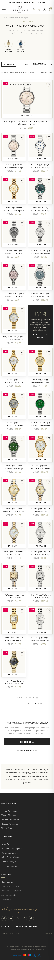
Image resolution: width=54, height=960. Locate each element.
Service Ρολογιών (8, 895)
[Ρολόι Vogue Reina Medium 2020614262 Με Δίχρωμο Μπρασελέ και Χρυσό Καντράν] (14, 490)
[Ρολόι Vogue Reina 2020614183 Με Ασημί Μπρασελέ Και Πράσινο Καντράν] (14, 447)
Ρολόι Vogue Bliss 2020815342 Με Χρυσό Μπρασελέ (40, 382)
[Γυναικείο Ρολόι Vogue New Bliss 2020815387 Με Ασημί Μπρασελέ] (40, 404)
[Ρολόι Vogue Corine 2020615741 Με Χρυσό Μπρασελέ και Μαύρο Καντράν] (14, 662)
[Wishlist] (39, 9)
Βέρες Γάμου (6, 844)
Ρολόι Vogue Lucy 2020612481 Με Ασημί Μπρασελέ (40, 210)
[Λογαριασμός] (44, 9)
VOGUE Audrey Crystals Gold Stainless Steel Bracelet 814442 (13, 340)
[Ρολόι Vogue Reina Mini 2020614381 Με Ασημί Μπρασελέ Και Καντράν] (40, 533)
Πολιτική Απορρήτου (9, 824)
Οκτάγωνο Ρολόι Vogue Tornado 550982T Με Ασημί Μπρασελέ (40, 296)
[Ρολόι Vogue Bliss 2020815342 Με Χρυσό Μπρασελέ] (40, 361)
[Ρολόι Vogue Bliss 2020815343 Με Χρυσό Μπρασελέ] (14, 404)
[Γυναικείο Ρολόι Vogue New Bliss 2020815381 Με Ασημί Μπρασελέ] (40, 231)
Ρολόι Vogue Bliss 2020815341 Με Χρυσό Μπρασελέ (13, 382)
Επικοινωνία (27, 742)
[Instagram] (17, 918)
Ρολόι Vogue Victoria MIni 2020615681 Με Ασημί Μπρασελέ (40, 641)
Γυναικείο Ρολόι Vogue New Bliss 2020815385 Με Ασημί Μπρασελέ (14, 296)
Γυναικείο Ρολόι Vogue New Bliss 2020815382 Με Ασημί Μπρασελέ (14, 253)
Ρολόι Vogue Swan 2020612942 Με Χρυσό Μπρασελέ (14, 210)
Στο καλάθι (27, 116)
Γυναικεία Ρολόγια (9, 866)
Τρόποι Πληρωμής (8, 815)
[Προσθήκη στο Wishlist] (48, 84)
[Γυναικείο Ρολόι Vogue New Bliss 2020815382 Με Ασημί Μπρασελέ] (14, 231)
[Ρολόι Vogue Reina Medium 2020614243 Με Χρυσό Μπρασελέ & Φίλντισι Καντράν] (40, 447)
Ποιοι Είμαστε (7, 882)
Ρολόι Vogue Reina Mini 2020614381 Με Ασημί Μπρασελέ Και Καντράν (40, 555)
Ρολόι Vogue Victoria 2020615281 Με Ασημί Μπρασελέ (40, 598)
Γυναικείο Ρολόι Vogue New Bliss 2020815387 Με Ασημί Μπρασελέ (40, 426)
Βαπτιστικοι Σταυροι (9, 853)
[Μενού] (4, 9)
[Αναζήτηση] (34, 9)
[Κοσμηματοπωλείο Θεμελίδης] (20, 10)
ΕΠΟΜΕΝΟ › (39, 704)
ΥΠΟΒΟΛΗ (48, 933)
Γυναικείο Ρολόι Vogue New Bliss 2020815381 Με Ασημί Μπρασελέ (40, 253)
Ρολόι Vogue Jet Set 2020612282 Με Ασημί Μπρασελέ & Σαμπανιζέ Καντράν (27, 122)
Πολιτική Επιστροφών (10, 819)
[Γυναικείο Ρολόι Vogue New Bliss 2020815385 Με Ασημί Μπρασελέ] (14, 275)
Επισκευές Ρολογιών (10, 886)
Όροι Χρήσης (6, 828)
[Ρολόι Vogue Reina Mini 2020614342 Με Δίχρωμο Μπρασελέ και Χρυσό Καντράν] (40, 490)
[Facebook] (4, 918)
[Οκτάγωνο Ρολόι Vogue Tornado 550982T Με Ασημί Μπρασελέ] (40, 275)
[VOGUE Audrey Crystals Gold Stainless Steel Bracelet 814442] (14, 318)
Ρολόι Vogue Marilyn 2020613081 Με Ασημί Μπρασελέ (40, 167)
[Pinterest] (24, 918)
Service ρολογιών (27, 750)
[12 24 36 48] (27, 64)
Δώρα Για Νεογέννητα (10, 857)
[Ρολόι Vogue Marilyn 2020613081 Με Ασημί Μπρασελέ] (40, 145)
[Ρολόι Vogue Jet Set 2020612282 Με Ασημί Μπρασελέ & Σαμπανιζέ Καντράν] (27, 98)
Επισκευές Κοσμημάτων (11, 890)
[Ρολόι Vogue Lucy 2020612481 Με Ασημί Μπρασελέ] (40, 189)
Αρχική (4, 17)
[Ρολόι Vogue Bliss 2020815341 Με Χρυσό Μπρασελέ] (14, 361)
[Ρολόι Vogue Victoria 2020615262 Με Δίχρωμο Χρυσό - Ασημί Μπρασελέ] (14, 576)
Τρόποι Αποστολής (9, 811)
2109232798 (40, 2)
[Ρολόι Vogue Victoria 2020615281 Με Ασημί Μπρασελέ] (40, 576)
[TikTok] (31, 918)
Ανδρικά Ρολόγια (8, 861)
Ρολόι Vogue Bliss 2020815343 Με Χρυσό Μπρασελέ (13, 426)
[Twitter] (10, 918)
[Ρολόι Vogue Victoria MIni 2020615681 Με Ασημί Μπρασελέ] (40, 619)
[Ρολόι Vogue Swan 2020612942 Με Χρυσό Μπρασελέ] (14, 189)
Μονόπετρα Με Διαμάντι (11, 848)
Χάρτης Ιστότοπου (38, 949)
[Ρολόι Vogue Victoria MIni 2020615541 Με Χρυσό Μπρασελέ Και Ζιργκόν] (14, 619)
